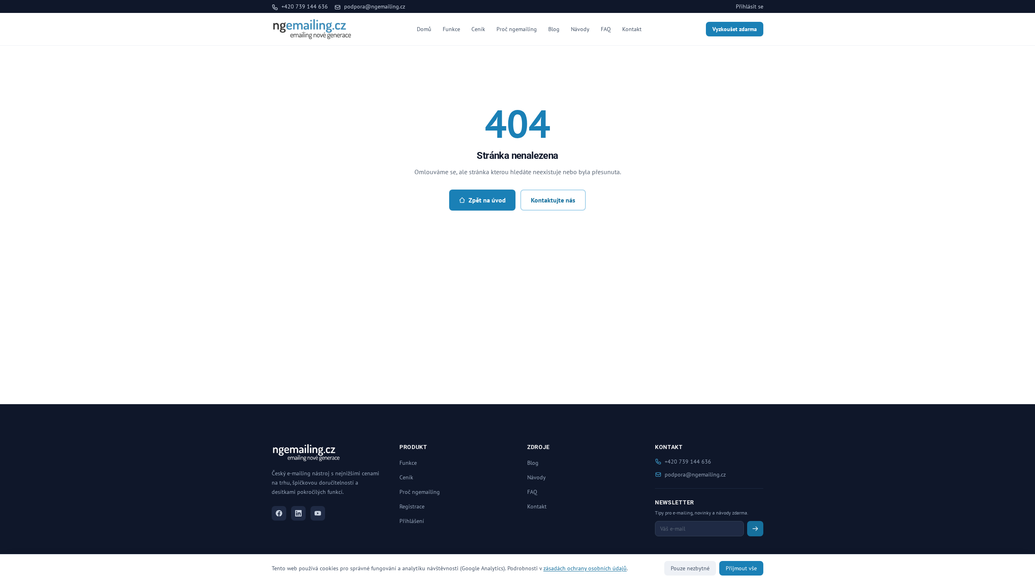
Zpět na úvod (487, 200)
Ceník (478, 29)
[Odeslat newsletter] (755, 528)
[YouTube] (317, 513)
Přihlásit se (749, 6)
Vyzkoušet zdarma (734, 29)
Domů (424, 29)
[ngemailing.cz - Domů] (312, 29)
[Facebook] (279, 513)
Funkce (451, 29)
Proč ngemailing (516, 29)
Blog (554, 29)
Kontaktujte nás (553, 200)
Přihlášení (411, 521)
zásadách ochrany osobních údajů (585, 568)
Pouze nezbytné (690, 568)
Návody (580, 29)
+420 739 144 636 (304, 6)
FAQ (606, 29)
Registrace (412, 506)
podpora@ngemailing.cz (373, 6)
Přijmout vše (741, 568)
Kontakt (632, 29)
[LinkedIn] (298, 513)
